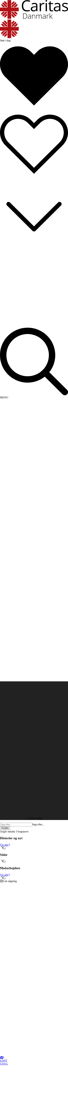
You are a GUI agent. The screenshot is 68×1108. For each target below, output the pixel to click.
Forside (4, 499)
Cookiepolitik (7, 746)
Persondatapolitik (9, 743)
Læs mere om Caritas (11, 740)
